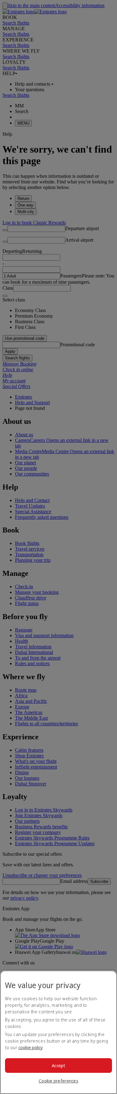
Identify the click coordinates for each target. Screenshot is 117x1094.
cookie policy (30, 1047)
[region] (58, 1032)
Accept (58, 1065)
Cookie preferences (58, 1081)
